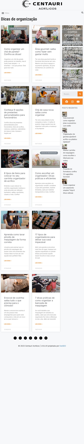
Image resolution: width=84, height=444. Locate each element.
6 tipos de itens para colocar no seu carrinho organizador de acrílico (14, 177)
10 (46, 338)
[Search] (80, 93)
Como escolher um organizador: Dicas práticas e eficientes (45, 176)
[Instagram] (72, 101)
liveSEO (63, 346)
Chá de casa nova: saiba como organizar (44, 112)
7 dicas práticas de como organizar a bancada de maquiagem (44, 302)
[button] (5, 13)
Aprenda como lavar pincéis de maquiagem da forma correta (15, 238)
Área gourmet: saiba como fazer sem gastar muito (45, 51)
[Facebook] (66, 101)
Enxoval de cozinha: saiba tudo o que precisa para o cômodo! (14, 302)
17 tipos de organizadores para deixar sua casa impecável (45, 238)
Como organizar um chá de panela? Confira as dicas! (14, 51)
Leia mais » (7, 72)
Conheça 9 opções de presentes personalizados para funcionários (14, 114)
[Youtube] (78, 101)
